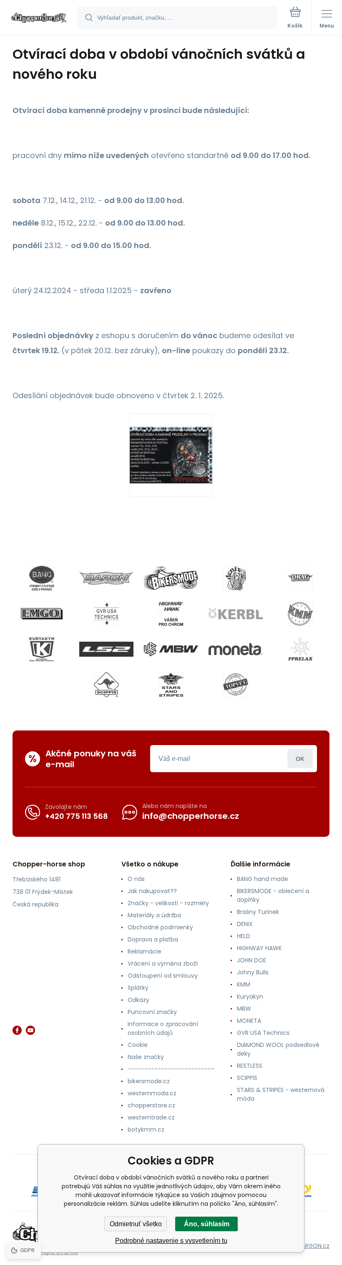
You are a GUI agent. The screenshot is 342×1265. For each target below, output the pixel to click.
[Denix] (236, 578)
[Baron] (106, 578)
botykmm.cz (146, 1129)
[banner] (38, 18)
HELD (243, 936)
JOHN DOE (251, 960)
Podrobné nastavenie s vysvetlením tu (171, 1240)
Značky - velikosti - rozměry (168, 903)
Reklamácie (144, 951)
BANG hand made (262, 879)
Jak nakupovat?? (152, 891)
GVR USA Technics (263, 1033)
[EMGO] (42, 613)
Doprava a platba (153, 939)
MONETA (249, 1021)
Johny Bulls (253, 972)
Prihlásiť (300, 758)
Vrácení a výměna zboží (163, 963)
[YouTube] (30, 1030)
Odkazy (138, 1000)
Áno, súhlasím (206, 1223)
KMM (243, 984)
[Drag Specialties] (300, 578)
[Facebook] (17, 1030)
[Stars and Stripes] (171, 684)
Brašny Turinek (258, 912)
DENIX (245, 924)
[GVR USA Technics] (106, 613)
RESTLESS (249, 1066)
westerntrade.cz (151, 1117)
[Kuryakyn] (42, 649)
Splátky (138, 988)
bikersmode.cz (149, 1081)
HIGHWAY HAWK (259, 948)
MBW (244, 1008)
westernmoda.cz (152, 1093)
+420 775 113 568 (76, 816)
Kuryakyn (250, 996)
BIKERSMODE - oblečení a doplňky (273, 895)
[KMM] (300, 613)
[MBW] (171, 649)
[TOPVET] (236, 684)
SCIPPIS (247, 1078)
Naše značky (146, 1057)
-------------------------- (171, 1069)
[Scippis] (106, 684)
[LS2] (106, 649)
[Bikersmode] (171, 578)
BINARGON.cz (311, 1246)
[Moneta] (236, 649)
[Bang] (42, 578)
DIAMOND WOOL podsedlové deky (278, 1049)
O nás (136, 879)
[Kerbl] (236, 613)
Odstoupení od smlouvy (163, 975)
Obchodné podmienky (160, 927)
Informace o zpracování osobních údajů (163, 1028)
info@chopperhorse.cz (190, 816)
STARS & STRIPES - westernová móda (280, 1094)
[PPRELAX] (300, 649)
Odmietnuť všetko (136, 1223)
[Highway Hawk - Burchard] (171, 613)
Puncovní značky (152, 1012)
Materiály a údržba (154, 915)
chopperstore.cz (151, 1105)
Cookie (138, 1045)
